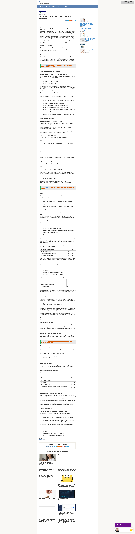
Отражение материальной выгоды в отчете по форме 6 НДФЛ (90, 34)
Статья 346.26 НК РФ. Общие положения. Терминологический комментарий (86, 29)
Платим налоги (44, 2)
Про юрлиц (42, 6)
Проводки (48, 6)
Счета (53, 6)
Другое (66, 6)
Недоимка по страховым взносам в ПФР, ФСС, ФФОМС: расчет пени (90, 39)
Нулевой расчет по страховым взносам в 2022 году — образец (89, 19)
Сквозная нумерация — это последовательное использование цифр (90, 44)
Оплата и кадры (60, 6)
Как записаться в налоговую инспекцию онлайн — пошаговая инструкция (86, 24)
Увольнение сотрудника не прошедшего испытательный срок (90, 50)
